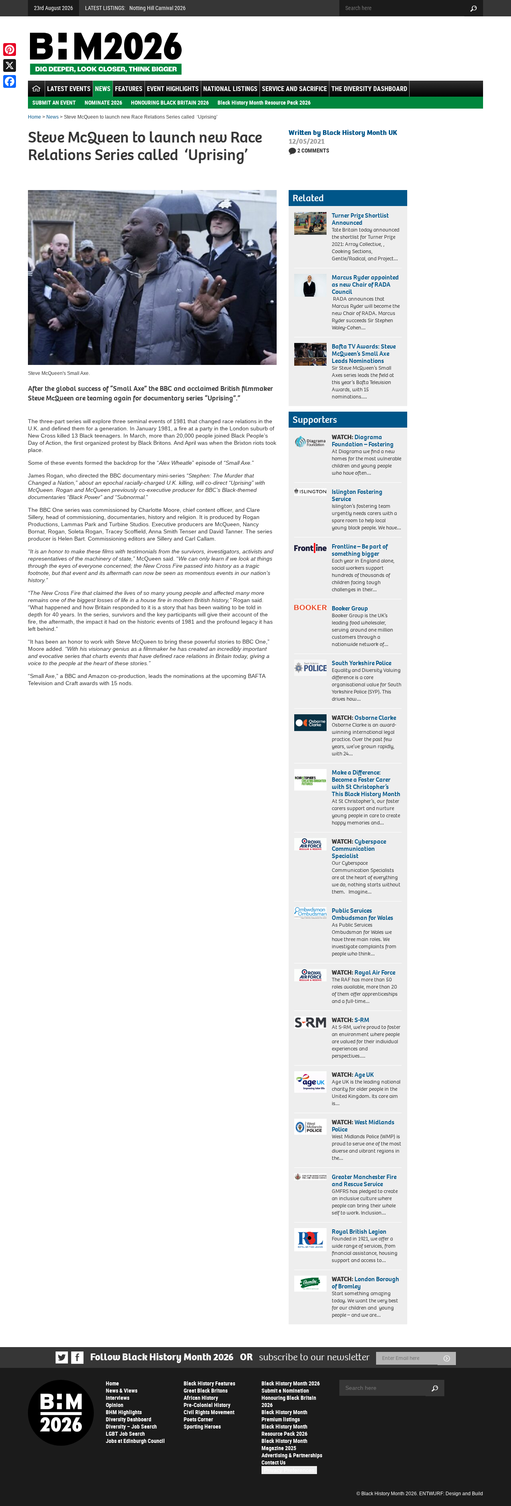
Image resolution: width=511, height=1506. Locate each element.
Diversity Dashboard (128, 1419)
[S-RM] (310, 1022)
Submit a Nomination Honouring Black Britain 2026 (288, 1398)
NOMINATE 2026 (103, 102)
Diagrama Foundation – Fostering (363, 440)
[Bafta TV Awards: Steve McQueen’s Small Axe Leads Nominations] (310, 354)
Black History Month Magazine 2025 (284, 1444)
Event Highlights (173, 88)
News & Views (121, 1390)
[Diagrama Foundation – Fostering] (310, 441)
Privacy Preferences (289, 1470)
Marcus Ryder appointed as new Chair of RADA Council (365, 284)
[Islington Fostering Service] (310, 492)
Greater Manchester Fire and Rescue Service (364, 1180)
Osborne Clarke (375, 717)
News (52, 117)
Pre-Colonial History (207, 1405)
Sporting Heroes (202, 1426)
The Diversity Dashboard (369, 88)
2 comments (313, 150)
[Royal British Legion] (310, 1239)
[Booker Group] (310, 607)
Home (34, 117)
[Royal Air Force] (310, 975)
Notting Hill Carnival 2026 (157, 8)
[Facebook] (10, 81)
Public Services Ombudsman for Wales (362, 914)
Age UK (364, 1074)
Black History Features (209, 1383)
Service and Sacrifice (294, 88)
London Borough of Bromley (365, 1282)
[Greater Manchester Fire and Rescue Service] (310, 1177)
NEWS (103, 88)
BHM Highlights (124, 1412)
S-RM (362, 1020)
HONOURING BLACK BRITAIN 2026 (170, 102)
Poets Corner (198, 1419)
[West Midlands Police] (310, 1127)
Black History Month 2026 (290, 1383)
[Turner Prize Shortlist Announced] (310, 223)
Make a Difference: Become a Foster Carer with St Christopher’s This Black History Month (366, 783)
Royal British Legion (359, 1231)
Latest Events (69, 88)
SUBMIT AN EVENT (54, 102)
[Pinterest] (10, 49)
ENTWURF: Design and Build (451, 1493)
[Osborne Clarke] (310, 722)
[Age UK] (310, 1082)
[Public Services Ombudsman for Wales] (310, 913)
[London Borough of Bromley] (310, 1284)
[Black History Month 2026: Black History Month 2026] (105, 53)
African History (201, 1397)
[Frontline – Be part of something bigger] (310, 548)
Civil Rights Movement (209, 1412)
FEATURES (129, 88)
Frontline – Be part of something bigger (360, 550)
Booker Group (350, 608)
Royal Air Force (375, 972)
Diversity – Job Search (131, 1426)
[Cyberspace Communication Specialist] (310, 844)
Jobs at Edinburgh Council (135, 1441)
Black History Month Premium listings (284, 1415)
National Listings (230, 88)
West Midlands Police (363, 1125)
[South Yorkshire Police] (310, 668)
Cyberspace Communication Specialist (359, 848)
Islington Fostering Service (357, 495)
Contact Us (273, 1462)
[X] (10, 65)
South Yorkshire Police (361, 663)
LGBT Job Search (125, 1433)
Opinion (114, 1405)
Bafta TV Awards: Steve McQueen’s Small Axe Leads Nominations (364, 353)
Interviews (117, 1397)
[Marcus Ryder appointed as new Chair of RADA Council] (310, 285)
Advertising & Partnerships (291, 1455)
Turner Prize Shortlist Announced (360, 219)
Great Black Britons (206, 1390)
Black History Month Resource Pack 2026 (264, 102)
